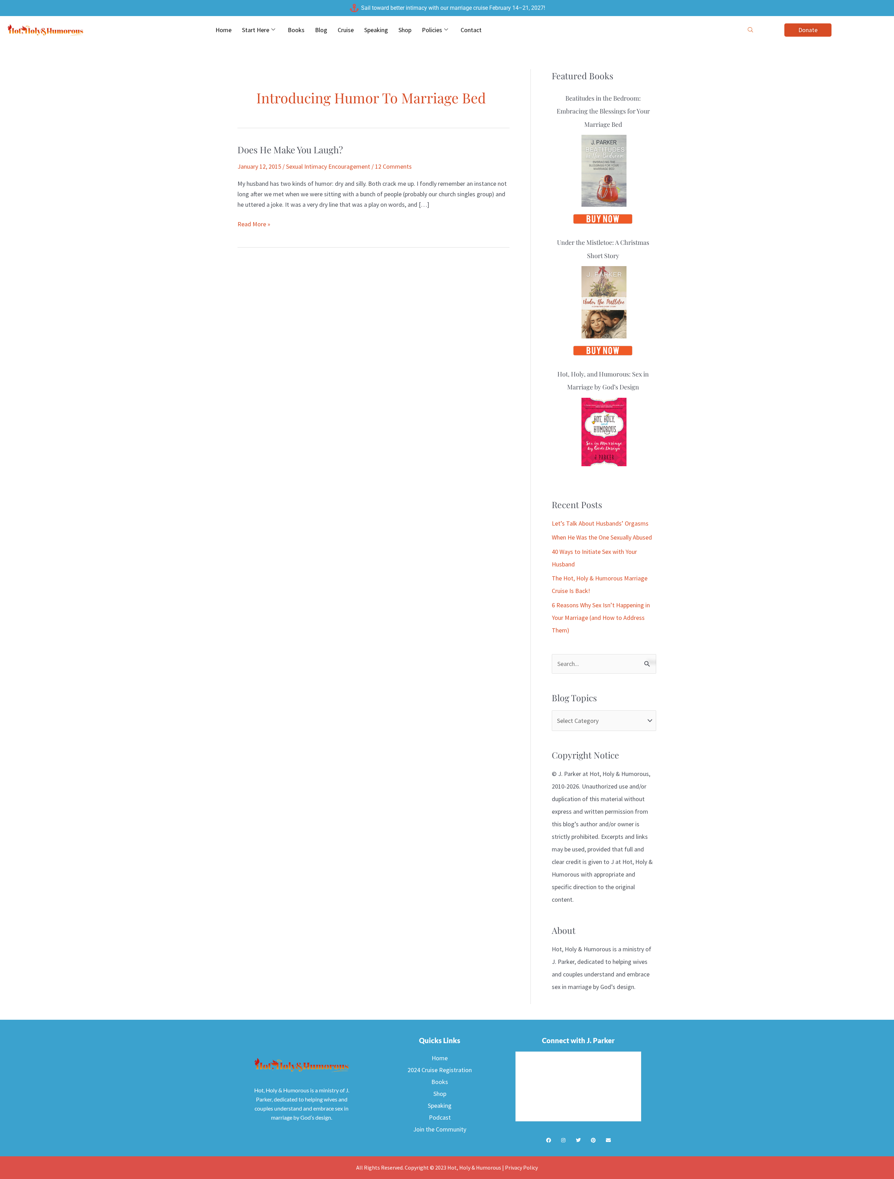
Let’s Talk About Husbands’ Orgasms (600, 523)
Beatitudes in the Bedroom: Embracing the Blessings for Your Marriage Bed (603, 111)
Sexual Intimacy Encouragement (328, 166)
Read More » (253, 223)
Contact (471, 30)
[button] (750, 30)
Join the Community (439, 1129)
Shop (404, 30)
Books (296, 30)
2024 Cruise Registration (440, 1070)
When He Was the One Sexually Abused (602, 537)
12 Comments (393, 166)
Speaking (376, 30)
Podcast (440, 1117)
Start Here (255, 30)
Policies (432, 30)
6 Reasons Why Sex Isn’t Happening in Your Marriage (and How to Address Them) (601, 617)
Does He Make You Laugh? (290, 150)
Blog (321, 30)
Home (223, 30)
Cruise (346, 30)
